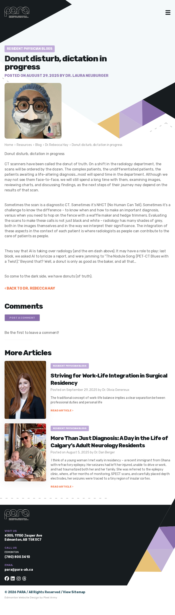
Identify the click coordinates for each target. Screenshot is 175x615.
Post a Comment (22, 317)
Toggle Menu (168, 12)
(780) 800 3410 (17, 557)
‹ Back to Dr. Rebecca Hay (30, 288)
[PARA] (22, 14)
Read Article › (62, 410)
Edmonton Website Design (22, 597)
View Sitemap (74, 592)
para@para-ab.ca (19, 570)
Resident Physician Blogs (29, 49)
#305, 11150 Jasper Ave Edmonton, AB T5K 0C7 (23, 538)
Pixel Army (50, 597)
